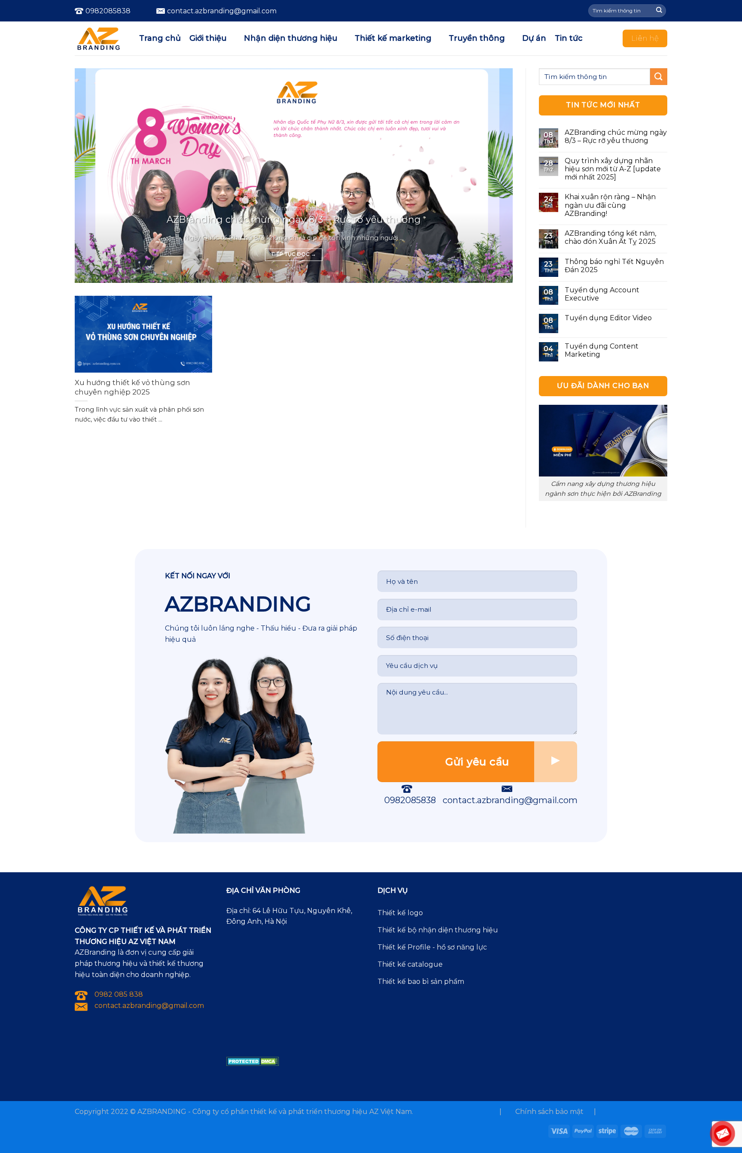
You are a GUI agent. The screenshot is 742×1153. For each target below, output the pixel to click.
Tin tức (569, 38)
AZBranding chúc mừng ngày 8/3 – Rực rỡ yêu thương (294, 219)
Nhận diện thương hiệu (291, 38)
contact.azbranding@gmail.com (510, 800)
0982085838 (108, 11)
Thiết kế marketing (393, 38)
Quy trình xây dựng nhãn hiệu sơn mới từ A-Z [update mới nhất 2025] (613, 169)
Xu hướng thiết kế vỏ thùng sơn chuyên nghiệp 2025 (132, 387)
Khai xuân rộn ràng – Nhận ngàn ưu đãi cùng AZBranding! (610, 205)
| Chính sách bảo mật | (547, 1111)
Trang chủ (160, 38)
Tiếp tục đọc (293, 254)
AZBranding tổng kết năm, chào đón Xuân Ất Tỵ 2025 (610, 237)
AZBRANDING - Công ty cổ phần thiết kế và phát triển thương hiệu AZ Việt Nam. (275, 1111)
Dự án (534, 38)
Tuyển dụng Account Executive (602, 294)
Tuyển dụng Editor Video (608, 318)
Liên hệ (645, 38)
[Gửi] (659, 10)
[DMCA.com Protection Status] (252, 1061)
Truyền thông (477, 38)
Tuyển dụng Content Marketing (602, 350)
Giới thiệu (208, 38)
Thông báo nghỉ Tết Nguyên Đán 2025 (614, 266)
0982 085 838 (118, 994)
